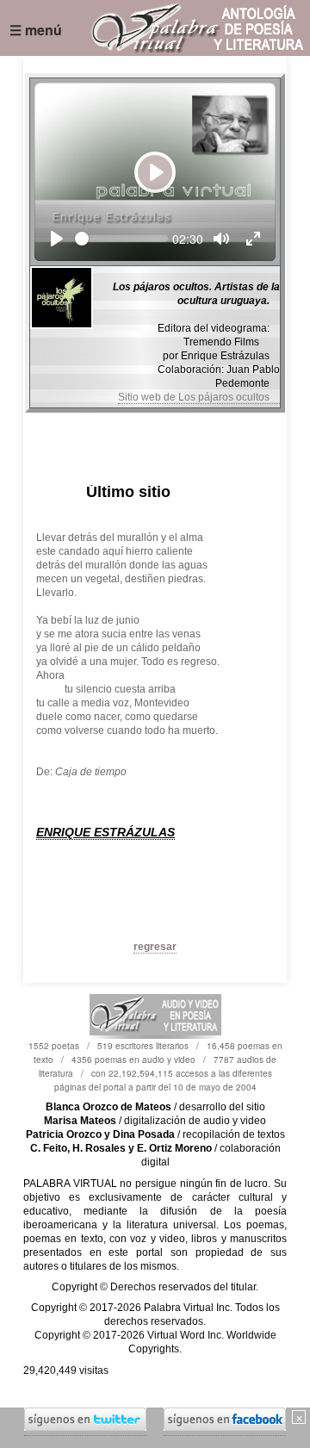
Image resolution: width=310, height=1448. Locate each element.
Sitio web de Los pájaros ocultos (199, 397)
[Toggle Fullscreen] (253, 238)
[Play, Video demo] (57, 238)
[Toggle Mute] (221, 238)
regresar (155, 947)
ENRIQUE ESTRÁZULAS (105, 832)
